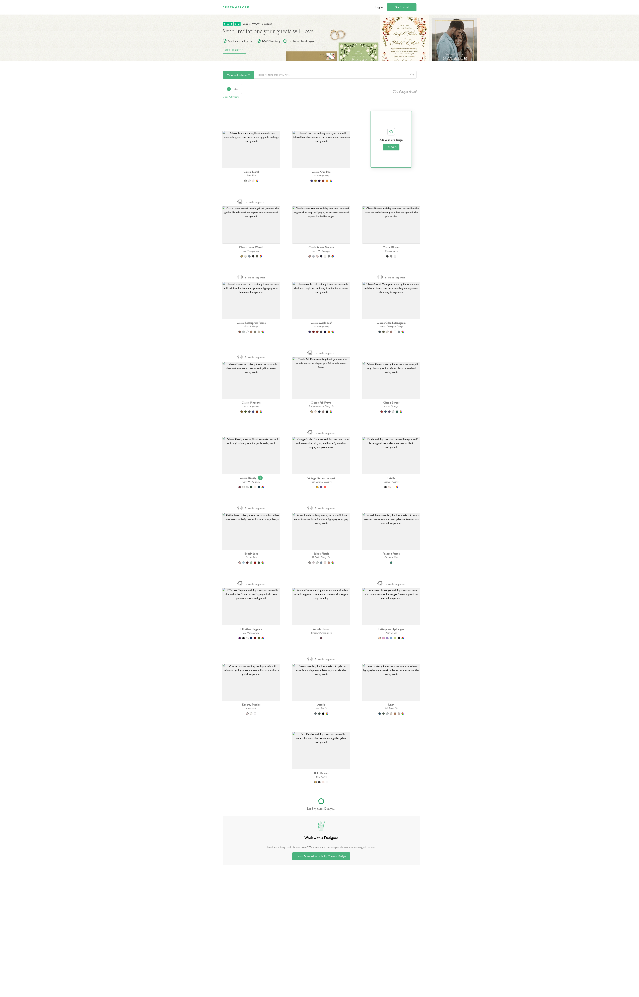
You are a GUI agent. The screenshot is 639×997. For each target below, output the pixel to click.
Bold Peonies (321, 773)
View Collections (237, 74)
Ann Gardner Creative (321, 482)
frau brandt (251, 708)
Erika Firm (251, 175)
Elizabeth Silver (391, 557)
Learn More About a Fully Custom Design (321, 856)
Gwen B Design (251, 326)
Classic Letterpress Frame (251, 323)
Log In (379, 7)
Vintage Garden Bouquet (321, 478)
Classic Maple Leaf (321, 323)
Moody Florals (321, 629)
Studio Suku (251, 557)
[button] (251, 149)
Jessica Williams (391, 482)
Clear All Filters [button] (231, 97)
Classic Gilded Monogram (391, 323)
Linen (391, 705)
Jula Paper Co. (391, 708)
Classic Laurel (251, 172)
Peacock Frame (391, 554)
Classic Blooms (391, 247)
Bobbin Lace (251, 554)
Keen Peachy (321, 708)
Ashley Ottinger (391, 406)
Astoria (321, 705)
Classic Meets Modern (321, 247)
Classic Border (391, 403)
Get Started (402, 7)
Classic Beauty (248, 478)
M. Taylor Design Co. (321, 557)
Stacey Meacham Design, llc (321, 406)
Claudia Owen (391, 251)
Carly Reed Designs (321, 251)
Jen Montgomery (321, 175)
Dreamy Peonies (251, 705)
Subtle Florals (321, 554)
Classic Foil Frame (321, 403)
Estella (391, 478)
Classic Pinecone (251, 403)
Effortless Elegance (251, 629)
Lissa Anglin (321, 777)
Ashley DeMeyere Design (391, 326)
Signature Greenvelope (321, 633)
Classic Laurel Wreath (251, 247)
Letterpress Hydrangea (391, 629)
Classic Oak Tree (321, 172)
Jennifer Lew (391, 633)
